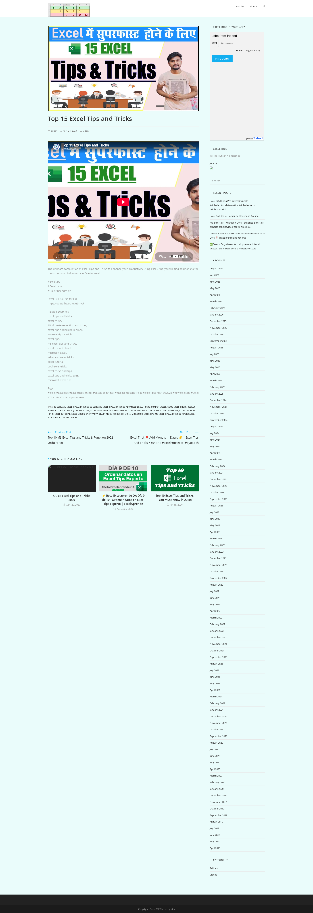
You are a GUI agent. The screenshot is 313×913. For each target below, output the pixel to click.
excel (63, 410)
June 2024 (215, 439)
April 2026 (215, 294)
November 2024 (218, 406)
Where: (239, 50)
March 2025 (216, 380)
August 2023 (216, 505)
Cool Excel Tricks (176, 406)
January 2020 (217, 788)
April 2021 (215, 690)
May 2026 (215, 288)
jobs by (249, 138)
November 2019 (218, 802)
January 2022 (217, 630)
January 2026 (217, 314)
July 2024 (214, 433)
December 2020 (218, 716)
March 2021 (216, 696)
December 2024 (218, 400)
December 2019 (218, 795)
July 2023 (214, 512)
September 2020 (218, 736)
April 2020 (215, 769)
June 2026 (215, 281)
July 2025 (214, 354)
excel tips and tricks (101, 410)
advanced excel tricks (138, 406)
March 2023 (216, 538)
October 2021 (217, 650)
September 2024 (218, 420)
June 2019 (215, 835)
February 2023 (217, 545)
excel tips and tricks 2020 (127, 410)
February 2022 (217, 624)
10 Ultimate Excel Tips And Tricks (71, 406)
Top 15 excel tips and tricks (62, 417)
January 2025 (217, 393)
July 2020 (214, 749)
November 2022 (218, 565)
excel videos (78, 414)
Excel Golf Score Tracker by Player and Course (234, 216)
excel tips (84, 410)
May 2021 (215, 683)
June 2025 (215, 360)
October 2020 (217, 729)
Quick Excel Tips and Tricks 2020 (71, 498)
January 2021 (217, 709)
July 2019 (214, 828)
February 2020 (217, 782)
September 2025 (218, 340)
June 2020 (215, 756)
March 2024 (216, 459)
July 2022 (214, 591)
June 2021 (215, 676)
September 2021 (218, 657)
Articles (214, 868)
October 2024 (217, 413)
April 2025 (215, 373)
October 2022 (217, 571)
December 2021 (218, 637)
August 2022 (216, 584)
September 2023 (218, 499)
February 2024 (217, 466)
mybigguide (188, 414)
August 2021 (216, 663)
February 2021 (217, 703)
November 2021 (218, 643)
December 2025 (218, 321)
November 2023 (218, 485)
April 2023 (215, 532)
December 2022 (218, 558)
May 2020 (215, 762)
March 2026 (216, 301)
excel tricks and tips (167, 410)
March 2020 (216, 775)
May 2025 (215, 367)
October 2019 (217, 808)
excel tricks (148, 410)
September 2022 (218, 578)
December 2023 (218, 479)
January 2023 (217, 551)
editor (54, 130)
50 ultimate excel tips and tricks (107, 406)
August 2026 (216, 268)
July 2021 (214, 670)
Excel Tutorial (62, 414)
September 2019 (218, 815)
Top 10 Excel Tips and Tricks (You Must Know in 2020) (175, 498)
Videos (86, 130)
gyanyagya (92, 414)
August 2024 (216, 426)
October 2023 (217, 492)
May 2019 (215, 841)
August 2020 (216, 742)
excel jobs (72, 410)
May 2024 (215, 446)
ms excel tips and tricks (168, 414)
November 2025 (218, 327)
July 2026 (214, 275)
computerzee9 (158, 406)
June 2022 (215, 597)
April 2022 (215, 611)
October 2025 (217, 334)
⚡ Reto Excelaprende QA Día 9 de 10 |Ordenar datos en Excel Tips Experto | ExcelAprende (123, 500)
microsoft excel (122, 414)
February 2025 (217, 387)
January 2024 (217, 472)
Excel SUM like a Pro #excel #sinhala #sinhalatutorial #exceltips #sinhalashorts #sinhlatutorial (232, 205)
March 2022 (216, 617)
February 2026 (217, 308)
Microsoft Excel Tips (143, 414)
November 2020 (218, 723)
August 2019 (216, 821)
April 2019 (215, 848)
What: (214, 42)
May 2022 (215, 604)
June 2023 (215, 518)
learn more (105, 414)
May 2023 (215, 525)
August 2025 (216, 347)
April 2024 (215, 453)
